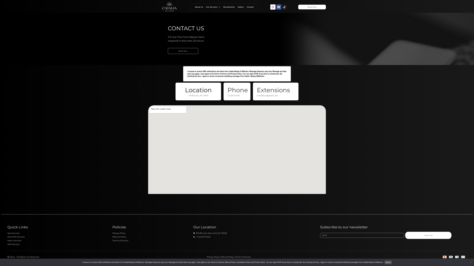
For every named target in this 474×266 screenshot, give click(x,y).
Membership (229, 7)
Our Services (211, 7)
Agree (388, 262)
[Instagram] (273, 7)
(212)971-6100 (233, 95)
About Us (199, 7)
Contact (250, 7)
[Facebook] (278, 7)
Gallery (241, 7)
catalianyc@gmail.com (267, 95)
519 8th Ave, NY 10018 (198, 95)
